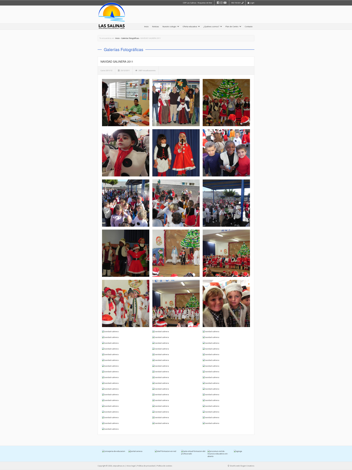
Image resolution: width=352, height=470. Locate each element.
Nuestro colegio (170, 26)
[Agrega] (242, 451)
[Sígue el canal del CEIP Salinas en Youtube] (225, 3)
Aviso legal (131, 466)
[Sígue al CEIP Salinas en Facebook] (218, 3)
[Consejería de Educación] (110, 451)
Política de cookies (164, 466)
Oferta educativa (190, 26)
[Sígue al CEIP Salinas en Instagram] (221, 3)
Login (251, 3)
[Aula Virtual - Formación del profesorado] (189, 452)
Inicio (146, 26)
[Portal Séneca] (136, 451)
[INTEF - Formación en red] (162, 451)
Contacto (249, 26)
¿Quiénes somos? (211, 26)
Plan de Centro (233, 26)
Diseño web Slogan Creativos (241, 466)
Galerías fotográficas (130, 38)
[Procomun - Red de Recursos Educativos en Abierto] (215, 454)
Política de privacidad (146, 466)
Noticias (155, 26)
